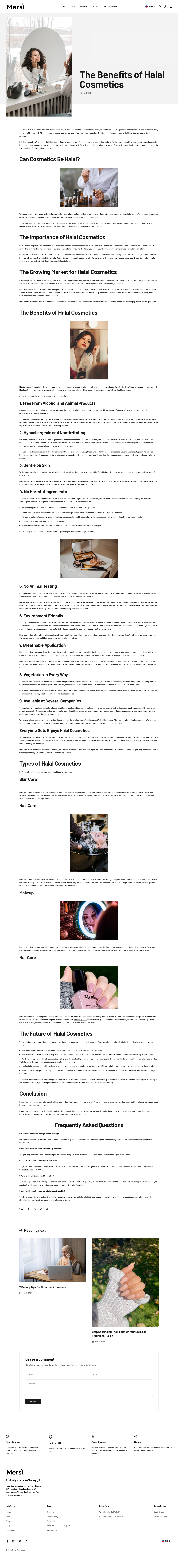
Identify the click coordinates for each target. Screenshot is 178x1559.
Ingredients (52, 1530)
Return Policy (52, 1516)
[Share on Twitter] (34, 1208)
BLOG (95, 6)
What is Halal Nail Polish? (109, 1512)
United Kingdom (160, 1516)
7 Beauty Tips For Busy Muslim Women (42, 1287)
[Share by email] (47, 1208)
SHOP (72, 6)
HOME (63, 6)
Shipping (50, 1512)
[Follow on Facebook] (7, 1541)
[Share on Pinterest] (41, 1208)
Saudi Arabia (159, 1512)
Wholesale (51, 1521)
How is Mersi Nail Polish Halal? (111, 1516)
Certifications (12, 1530)
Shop (8, 1516)
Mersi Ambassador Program (58, 1525)
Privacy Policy (70, 1365)
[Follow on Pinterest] (19, 1541)
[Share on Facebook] (28, 1208)
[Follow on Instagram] (13, 1541)
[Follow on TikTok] (26, 1541)
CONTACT (84, 6)
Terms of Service (85, 1365)
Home (8, 1512)
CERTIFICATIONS (110, 6)
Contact (9, 1521)
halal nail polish (80, 1019)
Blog (8, 1525)
